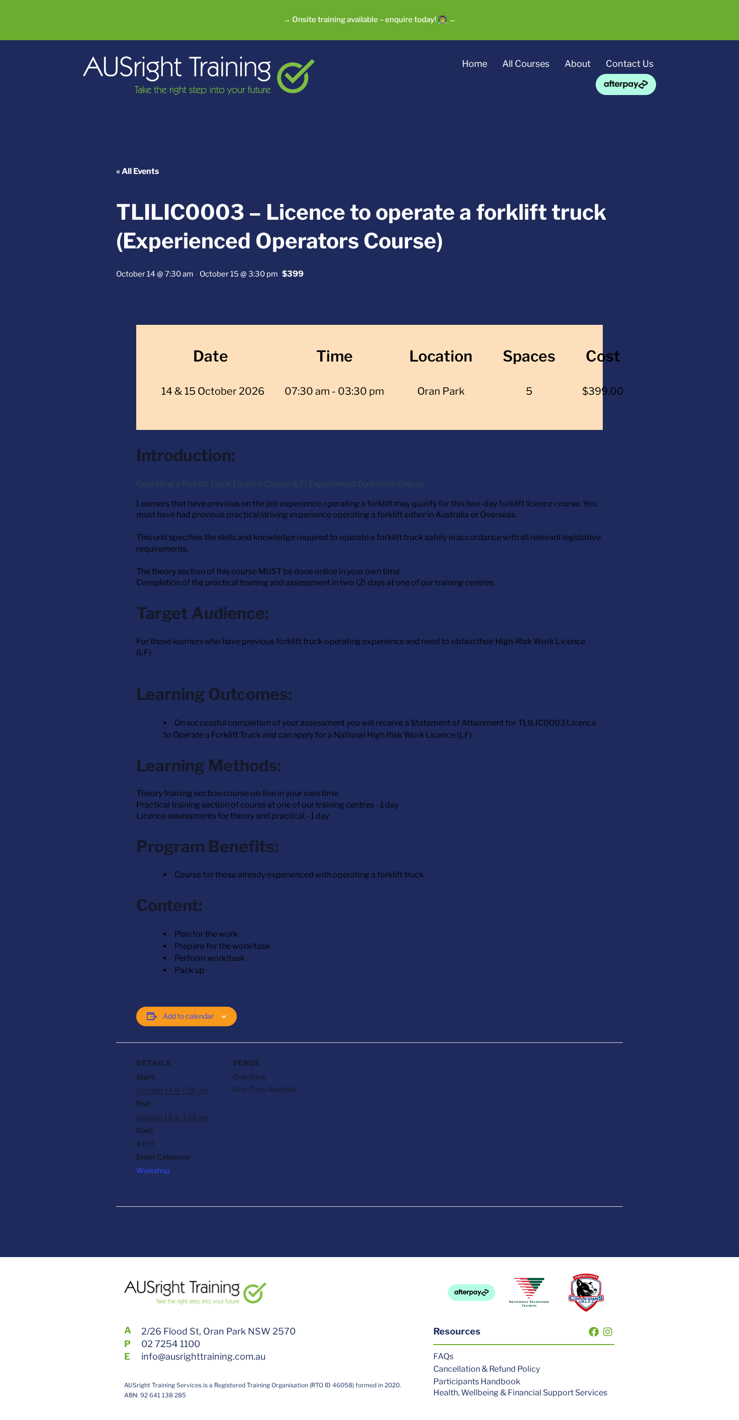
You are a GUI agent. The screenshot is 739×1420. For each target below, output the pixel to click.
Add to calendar (188, 1016)
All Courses (525, 63)
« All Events (137, 171)
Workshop (152, 1170)
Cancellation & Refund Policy (486, 1369)
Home (474, 63)
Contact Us (630, 63)
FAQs (443, 1356)
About (578, 63)
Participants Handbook (476, 1381)
